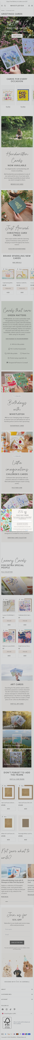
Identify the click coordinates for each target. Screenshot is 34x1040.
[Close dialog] (2, 510)
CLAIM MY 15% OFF (22, 524)
